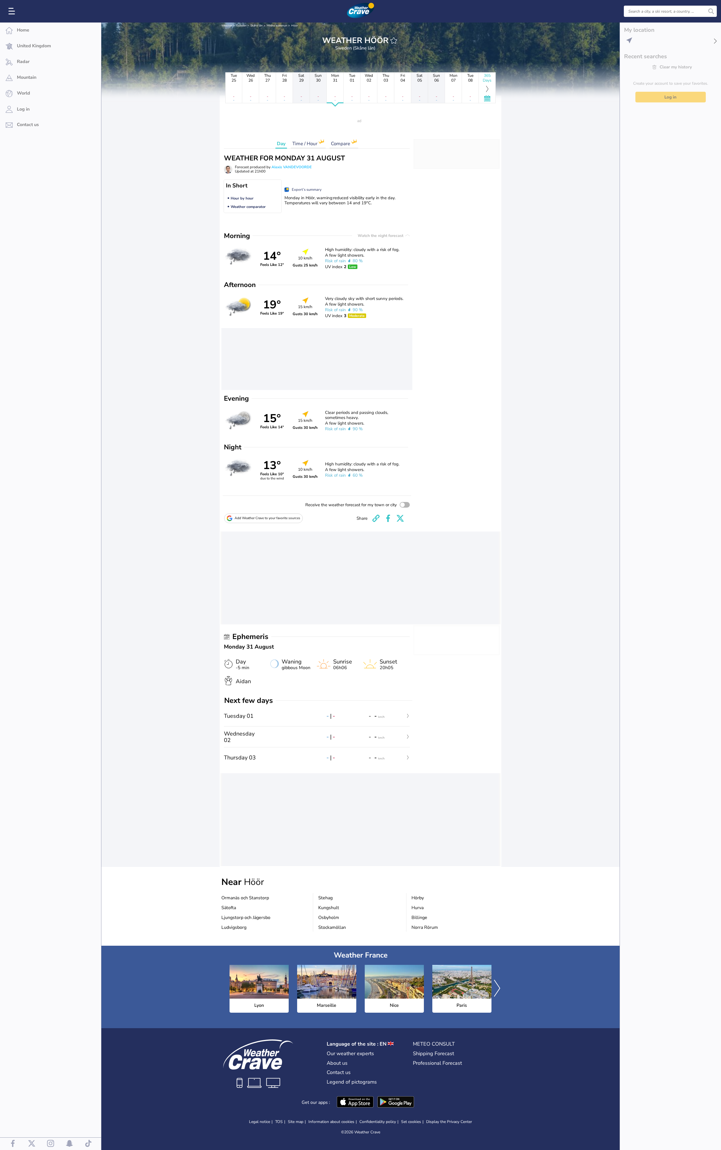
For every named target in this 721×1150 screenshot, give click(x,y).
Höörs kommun (277, 26)
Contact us (339, 1072)
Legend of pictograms (352, 1082)
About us (337, 1063)
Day (281, 143)
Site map (295, 1121)
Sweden (241, 26)
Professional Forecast (437, 1063)
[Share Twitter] (400, 518)
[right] (497, 989)
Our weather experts (350, 1053)
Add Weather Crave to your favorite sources (267, 518)
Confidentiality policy (377, 1121)
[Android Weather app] (395, 1102)
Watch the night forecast (381, 235)
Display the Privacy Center (449, 1122)
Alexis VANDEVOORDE (292, 167)
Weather (226, 26)
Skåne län (256, 26)
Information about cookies (331, 1121)
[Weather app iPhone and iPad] (355, 1102)
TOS (279, 1121)
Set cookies (411, 1122)
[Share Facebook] (388, 518)
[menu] (12, 11)
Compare (341, 143)
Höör (294, 26)
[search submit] (711, 11)
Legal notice (259, 1121)
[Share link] (376, 518)
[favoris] (393, 40)
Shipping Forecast (433, 1053)
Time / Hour (305, 143)
